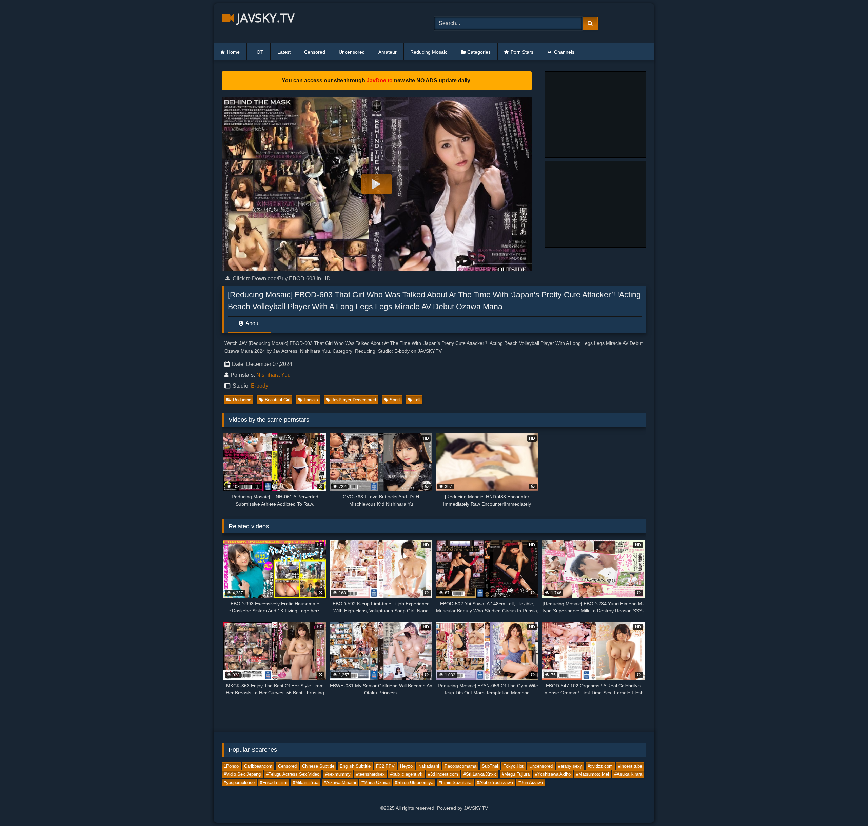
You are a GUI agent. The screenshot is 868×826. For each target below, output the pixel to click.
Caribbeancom (258, 765)
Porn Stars (522, 52)
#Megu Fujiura (516, 773)
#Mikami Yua (305, 782)
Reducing (242, 399)
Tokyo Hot (514, 765)
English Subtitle (355, 765)
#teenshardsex (370, 773)
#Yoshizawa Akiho (553, 773)
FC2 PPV (385, 765)
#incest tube (630, 765)
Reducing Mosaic (428, 52)
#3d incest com (443, 773)
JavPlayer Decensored (354, 399)
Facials (311, 399)
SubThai (490, 765)
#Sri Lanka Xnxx (479, 773)
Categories (479, 52)
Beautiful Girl (277, 399)
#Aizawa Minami (340, 782)
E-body (259, 386)
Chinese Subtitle (318, 765)
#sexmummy (338, 773)
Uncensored (352, 52)
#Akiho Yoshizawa (495, 782)
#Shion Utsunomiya (414, 782)
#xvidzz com (600, 765)
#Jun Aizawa (530, 782)
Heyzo (406, 765)
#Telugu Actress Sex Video (292, 773)
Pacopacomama (460, 765)
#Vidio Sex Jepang (242, 773)
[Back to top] (847, 805)
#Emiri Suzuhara (455, 782)
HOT (258, 52)
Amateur (387, 52)
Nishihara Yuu (273, 375)
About (252, 323)
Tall (417, 399)
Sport (395, 399)
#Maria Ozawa (375, 782)
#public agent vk (406, 773)
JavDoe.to (380, 80)
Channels (564, 52)
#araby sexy (570, 765)
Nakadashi (428, 765)
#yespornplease (239, 782)
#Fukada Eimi (273, 782)
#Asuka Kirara (628, 773)
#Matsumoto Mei (592, 773)
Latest (284, 52)
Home (233, 52)
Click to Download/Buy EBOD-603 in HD (282, 278)
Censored (314, 52)
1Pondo (231, 765)
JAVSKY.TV (264, 17)
